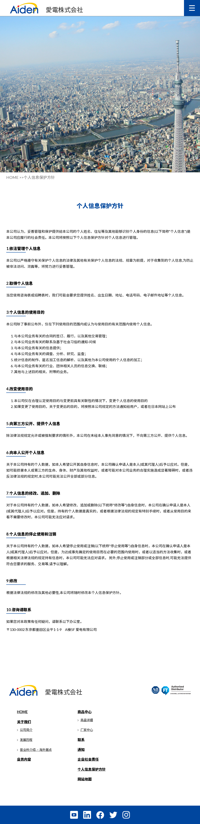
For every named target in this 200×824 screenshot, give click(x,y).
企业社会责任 (88, 759)
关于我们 (24, 722)
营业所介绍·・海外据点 (36, 749)
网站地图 (85, 779)
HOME (22, 712)
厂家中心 (86, 730)
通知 (81, 749)
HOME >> (15, 177)
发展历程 (26, 740)
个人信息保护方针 (92, 769)
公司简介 (26, 730)
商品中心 (85, 712)
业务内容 (24, 759)
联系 (81, 739)
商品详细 (86, 720)
